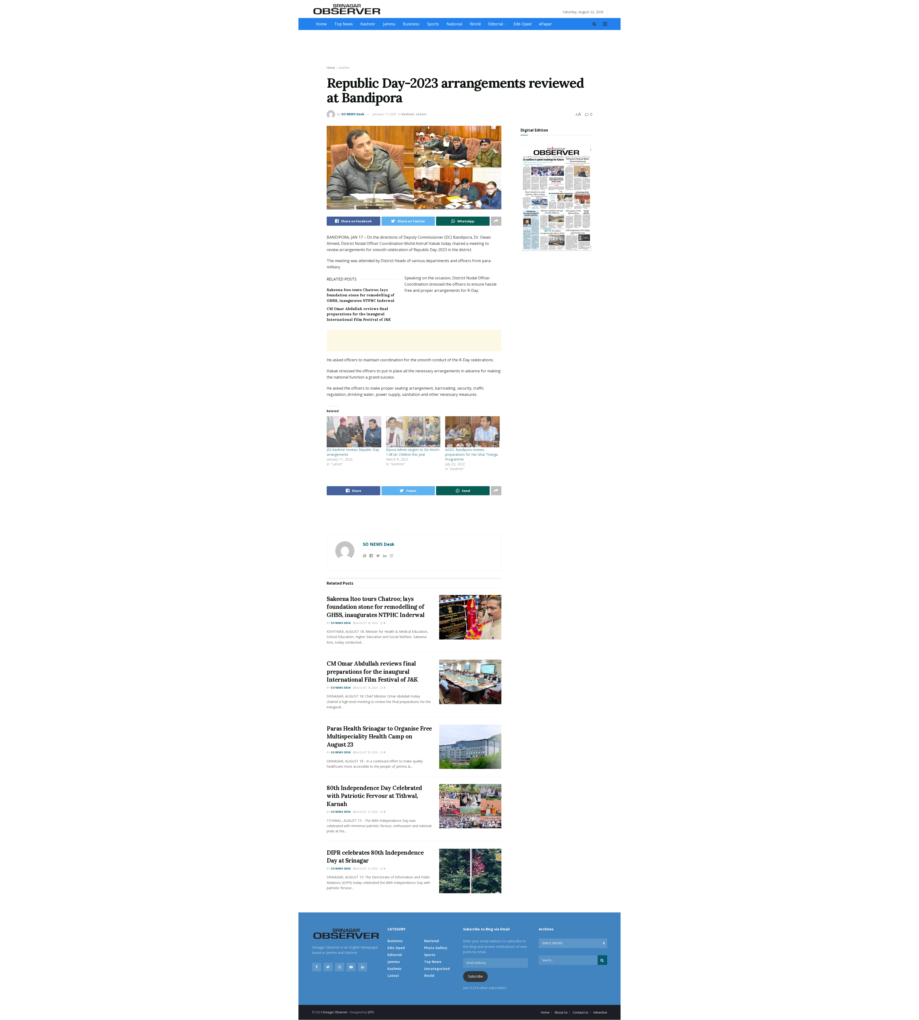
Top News (343, 24)
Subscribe (475, 976)
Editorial (495, 24)
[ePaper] (556, 197)
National (454, 24)
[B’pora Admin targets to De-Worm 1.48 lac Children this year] (413, 431)
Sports (433, 24)
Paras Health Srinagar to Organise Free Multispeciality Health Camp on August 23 (379, 736)
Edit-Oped (522, 24)
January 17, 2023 (384, 114)
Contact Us (580, 1012)
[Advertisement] (459, 48)
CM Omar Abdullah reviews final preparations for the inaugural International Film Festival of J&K (359, 314)
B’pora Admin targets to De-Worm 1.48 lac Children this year (412, 452)
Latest (421, 114)
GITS (371, 1012)
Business (411, 24)
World (475, 24)
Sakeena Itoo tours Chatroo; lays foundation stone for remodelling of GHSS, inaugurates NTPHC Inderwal (360, 295)
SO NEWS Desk (352, 114)
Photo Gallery (435, 947)
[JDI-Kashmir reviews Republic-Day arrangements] (354, 431)
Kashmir (367, 24)
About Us (561, 1012)
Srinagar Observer (335, 1012)
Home (321, 24)
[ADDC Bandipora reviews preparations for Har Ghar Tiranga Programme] (472, 431)
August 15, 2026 (366, 811)
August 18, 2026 (366, 623)
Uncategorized (437, 968)
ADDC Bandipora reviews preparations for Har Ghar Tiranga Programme (471, 454)
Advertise (600, 1012)
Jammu (389, 24)
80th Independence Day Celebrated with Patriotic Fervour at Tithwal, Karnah (374, 796)
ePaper (545, 24)
